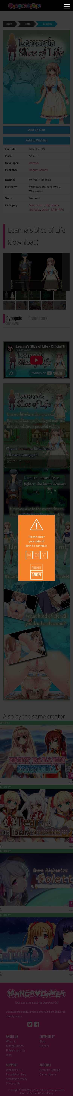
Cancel (36, 575)
